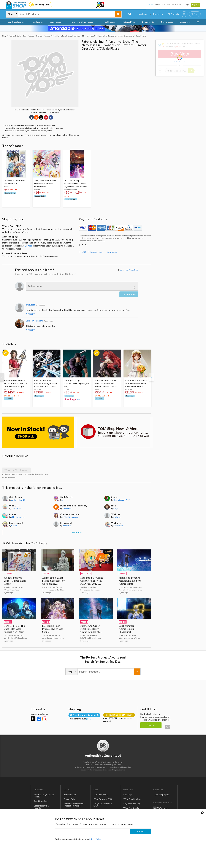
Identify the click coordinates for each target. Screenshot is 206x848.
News (157, 4)
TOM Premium (41, 801)
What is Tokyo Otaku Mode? (44, 795)
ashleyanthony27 (18, 500)
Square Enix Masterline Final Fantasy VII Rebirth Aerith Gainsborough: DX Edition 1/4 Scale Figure (16, 383)
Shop (150, 4)
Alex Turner (16, 508)
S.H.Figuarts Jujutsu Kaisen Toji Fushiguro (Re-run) (76, 383)
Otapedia (176, 4)
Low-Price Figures (16, 22)
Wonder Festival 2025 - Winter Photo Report (15, 580)
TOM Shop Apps (161, 794)
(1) (78, 399)
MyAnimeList (163, 808)
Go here (28, 245)
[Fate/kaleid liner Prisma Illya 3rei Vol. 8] (16, 164)
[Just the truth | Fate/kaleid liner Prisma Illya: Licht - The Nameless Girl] (77, 164)
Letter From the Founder (41, 806)
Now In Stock (167, 22)
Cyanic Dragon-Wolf (121, 500)
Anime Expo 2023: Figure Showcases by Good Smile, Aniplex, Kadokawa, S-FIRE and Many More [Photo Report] (53, 585)
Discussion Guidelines (129, 270)
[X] (33, 718)
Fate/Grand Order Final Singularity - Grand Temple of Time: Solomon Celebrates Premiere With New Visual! (91, 633)
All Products (173, 14)
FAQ (84, 252)
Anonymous (67, 508)
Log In (187, 4)
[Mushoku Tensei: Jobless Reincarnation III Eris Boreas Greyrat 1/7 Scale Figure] (107, 363)
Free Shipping (109, 22)
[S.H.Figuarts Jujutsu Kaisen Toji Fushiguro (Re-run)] (77, 363)
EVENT (46, 574)
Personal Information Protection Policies (74, 804)
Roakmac (117, 517)
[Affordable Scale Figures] (103, 28)
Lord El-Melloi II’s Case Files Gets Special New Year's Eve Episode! (14, 630)
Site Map (127, 794)
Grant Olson (118, 526)
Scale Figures (55, 22)
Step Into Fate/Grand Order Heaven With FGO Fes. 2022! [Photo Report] (91, 582)
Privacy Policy (70, 799)
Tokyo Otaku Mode (100, 5)
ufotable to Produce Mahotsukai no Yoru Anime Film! (130, 580)
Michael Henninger (70, 517)
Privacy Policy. (95, 839)
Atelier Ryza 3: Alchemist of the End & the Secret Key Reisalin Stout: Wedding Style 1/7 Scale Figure (137, 383)
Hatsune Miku (129, 22)
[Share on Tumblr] (31, 117)
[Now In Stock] (38, 432)
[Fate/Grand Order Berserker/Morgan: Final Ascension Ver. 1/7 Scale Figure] (46, 363)
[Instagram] (44, 718)
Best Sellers (158, 14)
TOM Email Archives (132, 799)
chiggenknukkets (18, 517)
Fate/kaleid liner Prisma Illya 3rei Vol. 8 (14, 182)
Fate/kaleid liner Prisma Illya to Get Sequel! (52, 628)
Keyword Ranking (131, 803)
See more (77, 532)
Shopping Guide (43, 4)
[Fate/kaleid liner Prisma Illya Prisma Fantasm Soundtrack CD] (46, 164)
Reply (32, 313)
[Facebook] (38, 718)
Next (151, 377)
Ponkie (14, 526)
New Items (142, 14)
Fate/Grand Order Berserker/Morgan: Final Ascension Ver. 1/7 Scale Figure (45, 383)
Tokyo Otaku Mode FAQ (102, 804)
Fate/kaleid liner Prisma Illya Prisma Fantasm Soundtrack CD (45, 183)
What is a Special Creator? (131, 809)
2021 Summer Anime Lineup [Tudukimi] (127, 628)
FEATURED (9, 574)
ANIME (123, 574)
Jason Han (66, 526)
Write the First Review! (16, 470)
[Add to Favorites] (26, 153)
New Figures (37, 22)
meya (115, 508)
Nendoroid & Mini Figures (82, 22)
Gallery (166, 4)
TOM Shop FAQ (100, 794)
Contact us (112, 252)
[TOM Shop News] (115, 432)
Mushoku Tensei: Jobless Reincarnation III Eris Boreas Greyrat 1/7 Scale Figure (107, 383)
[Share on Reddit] (36, 117)
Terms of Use (96, 252)
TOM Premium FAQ (102, 799)
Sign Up (195, 5)
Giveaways (185, 22)
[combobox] (66, 14)
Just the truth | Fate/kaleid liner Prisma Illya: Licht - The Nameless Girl (76, 183)
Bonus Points (148, 22)
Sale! (130, 14)
